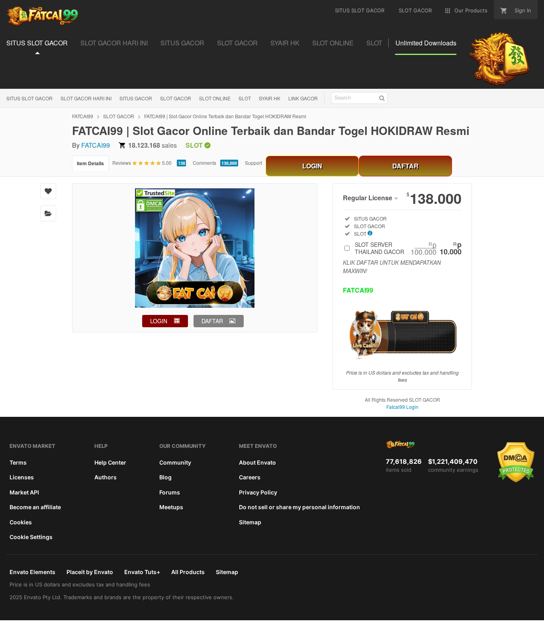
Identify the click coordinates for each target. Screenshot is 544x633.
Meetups (171, 507)
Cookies (21, 522)
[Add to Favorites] (48, 191)
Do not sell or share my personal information (299, 507)
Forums (169, 492)
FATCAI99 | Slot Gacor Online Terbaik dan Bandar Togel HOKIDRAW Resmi (225, 116)
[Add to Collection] (48, 213)
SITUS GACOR (135, 98)
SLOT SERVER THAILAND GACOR (408, 248)
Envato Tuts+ (142, 572)
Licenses (22, 477)
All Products (188, 572)
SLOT (245, 98)
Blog (165, 477)
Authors (105, 477)
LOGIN (312, 165)
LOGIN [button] (158, 321)
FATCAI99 (82, 116)
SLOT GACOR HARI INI (86, 98)
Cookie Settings (31, 536)
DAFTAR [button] (212, 321)
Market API (24, 492)
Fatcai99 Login (402, 406)
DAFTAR (405, 165)
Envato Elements (32, 572)
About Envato (257, 462)
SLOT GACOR (175, 98)
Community (175, 462)
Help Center (110, 462)
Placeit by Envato (90, 572)
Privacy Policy (258, 492)
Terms (18, 462)
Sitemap (250, 522)
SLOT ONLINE (215, 98)
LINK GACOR (303, 98)
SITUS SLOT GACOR (29, 98)
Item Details (90, 163)
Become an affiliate (35, 507)
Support (253, 162)
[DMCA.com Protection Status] (515, 480)
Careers (249, 477)
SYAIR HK (269, 98)
